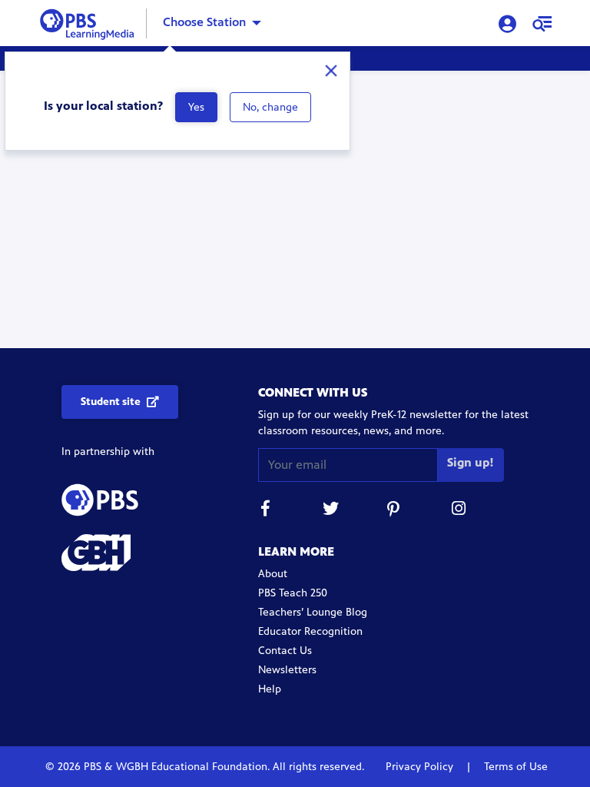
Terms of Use (514, 766)
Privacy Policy (421, 766)
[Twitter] (330, 510)
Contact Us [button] (285, 650)
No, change (270, 107)
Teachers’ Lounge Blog (312, 612)
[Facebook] (265, 510)
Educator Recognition (310, 631)
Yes (196, 107)
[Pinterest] (395, 510)
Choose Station (204, 22)
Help (269, 689)
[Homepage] (90, 22)
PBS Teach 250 (292, 592)
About (272, 573)
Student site (111, 401)
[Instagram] (459, 510)
